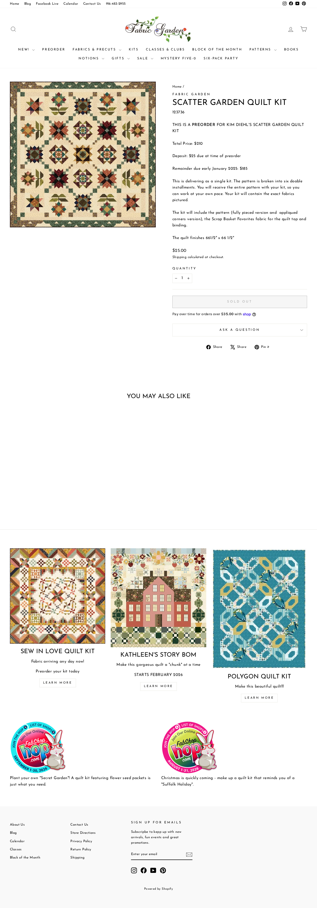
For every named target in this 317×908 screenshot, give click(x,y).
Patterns (261, 49)
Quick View (45, 476)
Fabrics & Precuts (95, 49)
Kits (133, 49)
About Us (17, 824)
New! (24, 49)
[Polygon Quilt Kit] (259, 608)
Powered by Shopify (158, 888)
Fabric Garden (191, 94)
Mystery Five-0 (178, 58)
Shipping (179, 257)
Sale (143, 58)
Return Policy (80, 849)
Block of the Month (217, 49)
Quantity (184, 268)
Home (14, 3)
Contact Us (92, 3)
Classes (16, 849)
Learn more (57, 682)
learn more (158, 686)
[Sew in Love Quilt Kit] (57, 596)
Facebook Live (47, 3)
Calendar (70, 3)
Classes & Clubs (165, 49)
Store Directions (83, 833)
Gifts (119, 58)
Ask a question (239, 330)
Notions (90, 58)
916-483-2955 (116, 3)
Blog (27, 3)
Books (291, 49)
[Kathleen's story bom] (158, 597)
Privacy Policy (81, 841)
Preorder (53, 49)
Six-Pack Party (221, 58)
